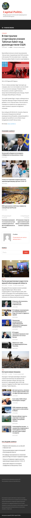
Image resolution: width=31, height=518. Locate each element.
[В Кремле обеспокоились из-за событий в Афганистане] (6, 306)
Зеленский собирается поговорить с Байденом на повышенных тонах (12, 154)
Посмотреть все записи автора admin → (20, 238)
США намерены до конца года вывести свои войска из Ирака (20, 409)
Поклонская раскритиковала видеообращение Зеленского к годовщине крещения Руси (19, 323)
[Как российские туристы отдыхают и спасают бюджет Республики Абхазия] (6, 421)
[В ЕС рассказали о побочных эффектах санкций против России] (15, 204)
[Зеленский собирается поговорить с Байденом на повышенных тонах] (15, 151)
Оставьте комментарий (19, 47)
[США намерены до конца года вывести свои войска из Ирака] (6, 412)
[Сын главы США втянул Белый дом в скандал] (6, 404)
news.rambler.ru (12, 123)
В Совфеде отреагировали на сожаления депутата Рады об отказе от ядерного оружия (20, 312)
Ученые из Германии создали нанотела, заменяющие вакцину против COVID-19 (14, 180)
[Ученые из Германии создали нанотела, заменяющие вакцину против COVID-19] (15, 178)
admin (11, 47)
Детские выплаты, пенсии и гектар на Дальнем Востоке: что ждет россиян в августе (20, 391)
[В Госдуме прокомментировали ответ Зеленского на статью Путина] (6, 337)
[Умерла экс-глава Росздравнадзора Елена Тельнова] (6, 348)
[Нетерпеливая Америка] (15, 368)
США (3, 369)
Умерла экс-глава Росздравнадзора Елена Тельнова (19, 344)
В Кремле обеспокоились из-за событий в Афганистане (20, 302)
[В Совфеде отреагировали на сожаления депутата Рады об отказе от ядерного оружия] (6, 315)
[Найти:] (15, 252)
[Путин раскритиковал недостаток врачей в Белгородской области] (15, 277)
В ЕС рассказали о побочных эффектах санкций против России (14, 206)
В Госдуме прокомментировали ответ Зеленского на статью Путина (20, 335)
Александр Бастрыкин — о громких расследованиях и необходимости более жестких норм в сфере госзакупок (20, 430)
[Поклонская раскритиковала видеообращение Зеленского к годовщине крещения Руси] (6, 325)
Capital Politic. (13, 12)
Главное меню (9, 27)
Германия (4, 33)
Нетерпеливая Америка (11, 372)
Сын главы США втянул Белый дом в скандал (19, 399)
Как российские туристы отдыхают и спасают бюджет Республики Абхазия (19, 418)
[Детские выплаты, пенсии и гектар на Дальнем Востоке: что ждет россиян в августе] (6, 395)
